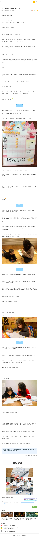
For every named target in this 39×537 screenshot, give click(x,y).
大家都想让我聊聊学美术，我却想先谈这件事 (10, 527)
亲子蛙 (2, 2)
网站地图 (18, 535)
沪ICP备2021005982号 (23, 535)
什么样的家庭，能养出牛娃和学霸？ (9, 528)
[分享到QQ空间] (37, 10)
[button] (34, 2)
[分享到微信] (34, 10)
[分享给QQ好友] (35, 10)
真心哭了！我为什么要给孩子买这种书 (9, 530)
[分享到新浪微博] (32, 10)
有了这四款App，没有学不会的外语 (9, 525)
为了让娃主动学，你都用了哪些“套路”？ (9, 531)
